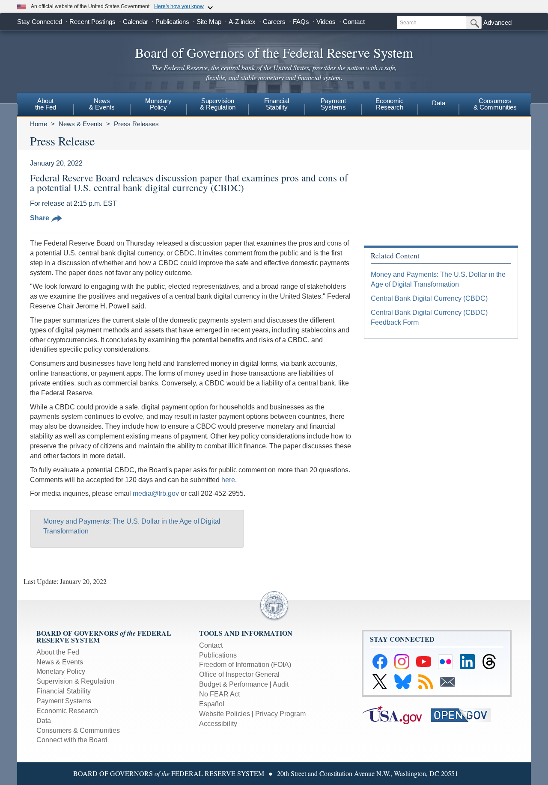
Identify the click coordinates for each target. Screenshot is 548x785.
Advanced (497, 22)
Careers (274, 21)
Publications (172, 21)
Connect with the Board (71, 740)
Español (211, 704)
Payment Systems (63, 701)
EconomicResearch (389, 104)
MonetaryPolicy (158, 104)
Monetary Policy (60, 671)
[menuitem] (45, 105)
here (228, 479)
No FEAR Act (219, 694)
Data (438, 103)
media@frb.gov (156, 493)
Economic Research (67, 710)
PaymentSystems (333, 104)
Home (38, 123)
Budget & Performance (233, 684)
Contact (354, 21)
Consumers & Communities (495, 104)
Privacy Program (280, 713)
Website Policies (224, 713)
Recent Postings (92, 21)
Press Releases (136, 123)
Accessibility (218, 723)
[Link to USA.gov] (396, 714)
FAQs (301, 21)
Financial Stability (63, 691)
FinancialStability (276, 104)
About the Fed (57, 652)
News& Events (102, 104)
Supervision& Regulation (217, 104)
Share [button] (39, 218)
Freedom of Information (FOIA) (245, 664)
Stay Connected (39, 21)
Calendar (135, 21)
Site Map (209, 21)
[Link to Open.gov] (464, 714)
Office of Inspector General (239, 674)
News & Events (80, 123)
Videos (326, 21)
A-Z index (242, 21)
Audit (281, 684)
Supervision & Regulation (75, 681)
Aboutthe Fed (45, 104)
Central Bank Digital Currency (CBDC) (429, 298)
